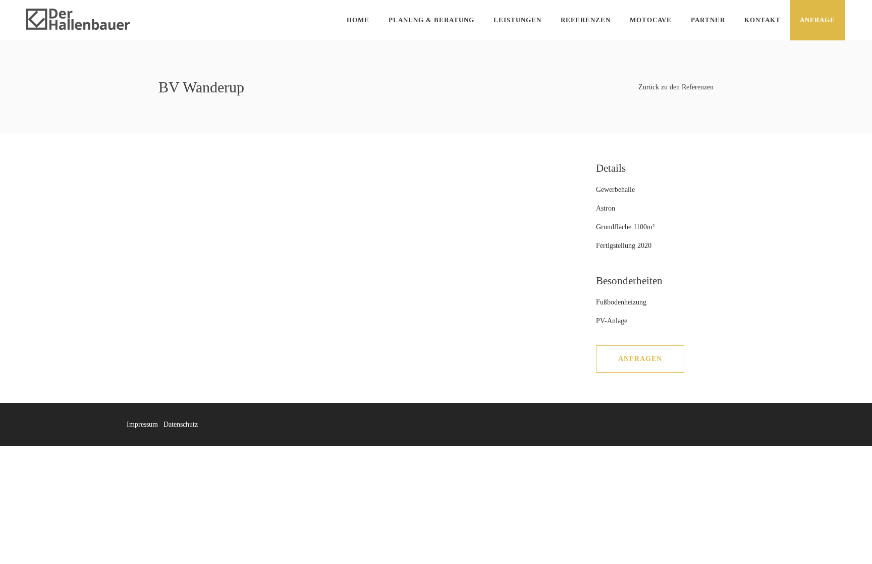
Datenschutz (181, 424)
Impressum (142, 424)
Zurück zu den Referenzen (676, 87)
